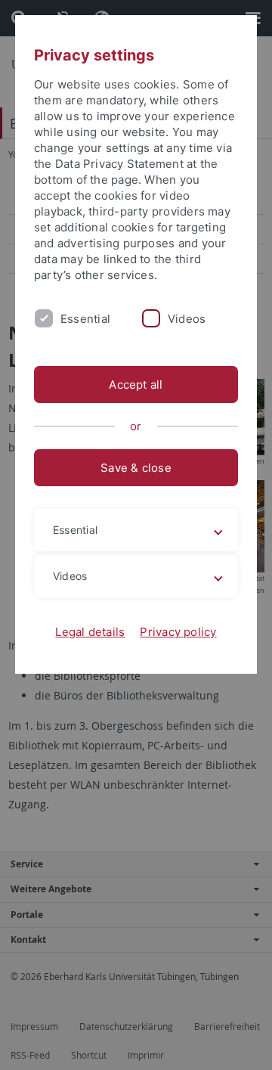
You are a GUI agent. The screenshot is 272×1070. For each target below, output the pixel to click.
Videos (187, 319)
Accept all (135, 384)
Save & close (136, 468)
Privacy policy (178, 632)
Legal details (90, 632)
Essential (85, 319)
